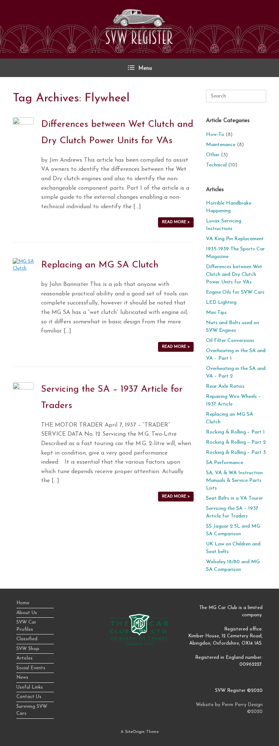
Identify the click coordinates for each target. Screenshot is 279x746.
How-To (215, 134)
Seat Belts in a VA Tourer (234, 498)
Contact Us (28, 696)
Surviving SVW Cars (31, 710)
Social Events (30, 668)
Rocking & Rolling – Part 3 (236, 452)
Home (22, 603)
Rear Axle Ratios (225, 386)
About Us (26, 612)
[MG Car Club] (140, 644)
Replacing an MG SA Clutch (99, 265)
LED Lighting (221, 302)
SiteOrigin (135, 732)
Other (212, 155)
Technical (216, 165)
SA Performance (224, 462)
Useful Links (29, 687)
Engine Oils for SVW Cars (235, 292)
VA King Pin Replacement (235, 239)
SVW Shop (27, 648)
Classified (26, 639)
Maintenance (220, 145)
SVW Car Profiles (26, 626)
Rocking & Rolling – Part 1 (235, 432)
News (22, 677)
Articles (24, 658)
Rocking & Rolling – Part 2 (236, 442)
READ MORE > (176, 222)
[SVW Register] (139, 26)
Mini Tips (216, 312)
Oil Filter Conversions (230, 340)
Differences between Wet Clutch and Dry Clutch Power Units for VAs (234, 274)
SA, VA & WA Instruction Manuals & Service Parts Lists (234, 480)
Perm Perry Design (242, 704)
